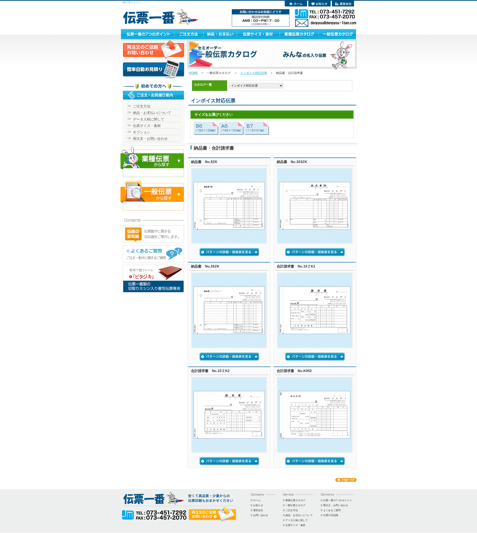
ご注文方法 (141, 106)
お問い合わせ (260, 515)
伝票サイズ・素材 (147, 126)
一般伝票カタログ (295, 505)
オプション (141, 132)
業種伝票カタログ (295, 500)
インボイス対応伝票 (253, 73)
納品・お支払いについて (152, 113)
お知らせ (258, 505)
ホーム (257, 500)
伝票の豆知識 (330, 515)
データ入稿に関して (148, 119)
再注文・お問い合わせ (150, 139)
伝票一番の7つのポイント (337, 500)
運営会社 (258, 510)
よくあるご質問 (332, 510)
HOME (193, 73)
